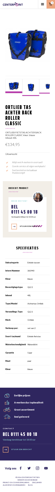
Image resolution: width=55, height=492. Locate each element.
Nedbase (34, 480)
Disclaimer (37, 482)
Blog (30, 485)
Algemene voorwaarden (14, 485)
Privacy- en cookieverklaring (16, 482)
